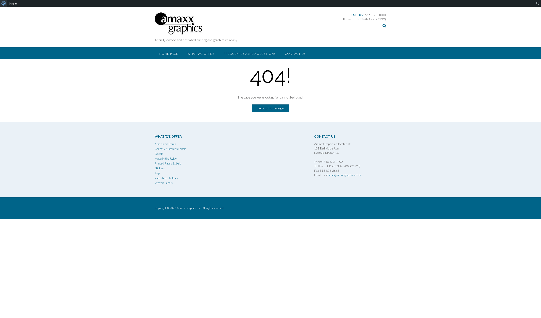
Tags (157, 173)
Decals (159, 153)
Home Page (168, 53)
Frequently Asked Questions (250, 53)
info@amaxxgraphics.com (345, 175)
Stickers (160, 168)
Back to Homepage (270, 108)
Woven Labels (164, 183)
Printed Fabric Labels (168, 163)
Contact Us (295, 53)
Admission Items (165, 144)
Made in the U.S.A (166, 158)
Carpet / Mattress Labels (170, 149)
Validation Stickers (166, 178)
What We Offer (200, 53)
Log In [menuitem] (13, 3)
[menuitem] (3, 3)
